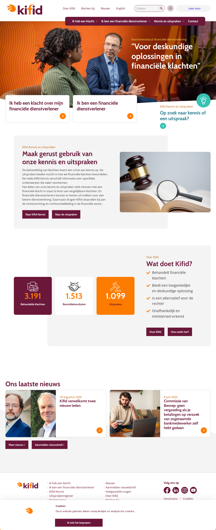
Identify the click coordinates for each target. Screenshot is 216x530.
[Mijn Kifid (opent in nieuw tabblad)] (170, 8)
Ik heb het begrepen (78, 522)
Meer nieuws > (17, 444)
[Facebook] (167, 490)
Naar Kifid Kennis (35, 214)
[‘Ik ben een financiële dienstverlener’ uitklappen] (149, 21)
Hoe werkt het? (180, 332)
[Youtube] (193, 490)
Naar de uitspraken (66, 214)
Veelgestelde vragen (118, 491)
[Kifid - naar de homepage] (24, 10)
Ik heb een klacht (83, 21)
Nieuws (105, 8)
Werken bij (88, 8)
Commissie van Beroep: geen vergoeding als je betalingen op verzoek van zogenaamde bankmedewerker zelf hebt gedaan (181, 414)
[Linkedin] (175, 490)
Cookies (188, 499)
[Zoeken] (161, 8)
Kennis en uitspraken (167, 21)
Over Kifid (69, 8)
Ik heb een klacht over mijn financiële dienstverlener (36, 106)
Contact (193, 21)
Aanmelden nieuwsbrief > (49, 444)
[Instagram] (184, 490)
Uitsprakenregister (61, 496)
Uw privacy (171, 499)
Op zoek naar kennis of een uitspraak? (183, 115)
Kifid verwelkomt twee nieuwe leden (78, 403)
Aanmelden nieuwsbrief (121, 487)
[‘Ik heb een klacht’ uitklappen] (96, 21)
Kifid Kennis (56, 491)
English (120, 8)
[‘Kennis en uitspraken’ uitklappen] (183, 21)
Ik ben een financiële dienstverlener (124, 21)
